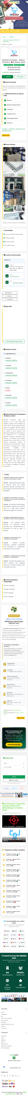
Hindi (7, 938)
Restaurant (4, 1036)
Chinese (22, 934)
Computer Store (11, 114)
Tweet (15, 788)
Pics (7, 31)
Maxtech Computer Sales (13, 105)
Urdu (22, 931)
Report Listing (6, 135)
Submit (14, 777)
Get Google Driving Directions (15, 341)
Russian (14, 938)
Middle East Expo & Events (7, 1024)
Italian (15, 946)
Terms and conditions (6, 1018)
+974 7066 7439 (14, 276)
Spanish (14, 942)
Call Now (8, 76)
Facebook (10, 299)
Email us (9, 293)
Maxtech (9, 100)
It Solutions (10, 109)
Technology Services (12, 118)
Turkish (22, 938)
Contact (17, 31)
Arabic (15, 931)
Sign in (26, 2)
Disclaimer (3, 1022)
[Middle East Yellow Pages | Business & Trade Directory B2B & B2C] (14, 1)
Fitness (3, 1042)
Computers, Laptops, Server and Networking (11, 40)
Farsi (7, 934)
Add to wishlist (14, 780)
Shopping (3, 1040)
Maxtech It (10, 123)
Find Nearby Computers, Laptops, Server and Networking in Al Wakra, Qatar (13, 807)
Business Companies (6, 1046)
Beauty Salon (4, 1044)
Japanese (23, 942)
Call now (9, 296)
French (6, 942)
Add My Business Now (14, 744)
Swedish (22, 946)
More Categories (5, 1048)
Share (7, 788)
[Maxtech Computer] (14, 155)
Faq (2, 1016)
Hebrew (14, 934)
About (3, 31)
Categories (4, 1014)
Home (4, 37)
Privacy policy (4, 1020)
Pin (23, 788)
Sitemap (3, 1026)
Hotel (2, 1038)
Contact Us (4, 1028)
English (7, 931)
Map (11, 31)
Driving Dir (20, 76)
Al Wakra (11, 37)
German (7, 946)
